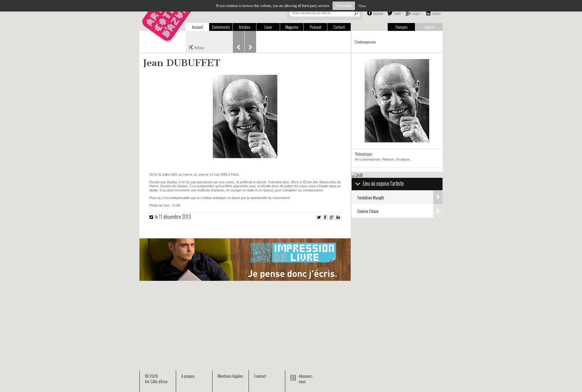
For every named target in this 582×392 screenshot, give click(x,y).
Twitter (397, 13)
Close (362, 6)
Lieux (268, 27)
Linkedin (436, 13)
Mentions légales (230, 376)
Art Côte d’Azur (156, 381)
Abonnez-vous (306, 378)
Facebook (378, 13)
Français (401, 27)
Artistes (244, 27)
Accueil (197, 27)
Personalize (344, 6)
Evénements (221, 27)
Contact (339, 27)
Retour (196, 47)
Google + (416, 13)
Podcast (315, 27)
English (429, 27)
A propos (187, 376)
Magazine (292, 27)
